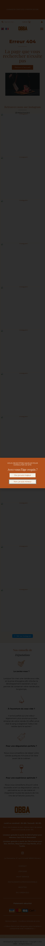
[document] (22, 473)
